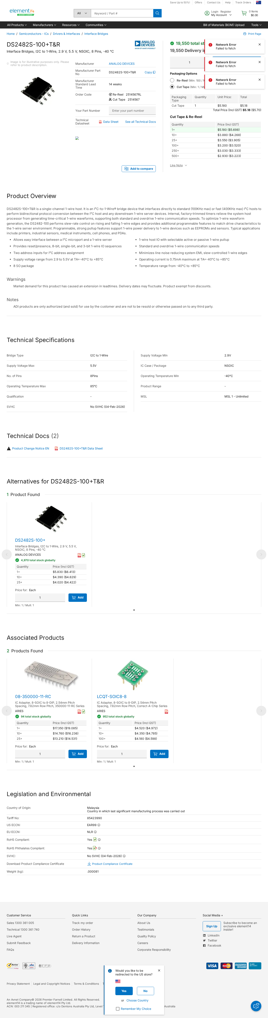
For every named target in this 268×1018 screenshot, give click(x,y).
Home (11, 33)
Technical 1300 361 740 (23, 929)
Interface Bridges (96, 33)
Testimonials (145, 929)
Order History (81, 929)
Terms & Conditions (86, 983)
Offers (198, 2)
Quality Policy (146, 936)
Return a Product (83, 936)
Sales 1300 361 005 (20, 923)
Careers (142, 943)
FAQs (10, 949)
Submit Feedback (19, 943)
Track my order (82, 923)
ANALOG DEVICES (122, 63)
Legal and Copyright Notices (51, 983)
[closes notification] (260, 9)
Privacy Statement (18, 983)
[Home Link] (22, 13)
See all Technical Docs (140, 121)
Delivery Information (85, 943)
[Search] (157, 13)
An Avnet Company (19, 999)
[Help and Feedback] (256, 1006)
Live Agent (14, 936)
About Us (143, 923)
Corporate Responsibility (154, 949)
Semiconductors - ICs (34, 33)
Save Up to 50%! (180, 2)
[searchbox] (122, 13)
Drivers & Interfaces (66, 33)
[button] (17, 24)
